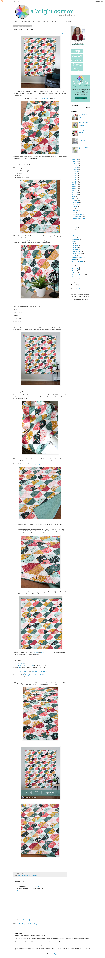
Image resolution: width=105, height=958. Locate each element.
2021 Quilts (75, 184)
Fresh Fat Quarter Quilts (78, 218)
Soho (20, 667)
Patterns (16, 21)
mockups (74, 231)
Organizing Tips (76, 233)
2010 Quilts (75, 163)
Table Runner (75, 267)
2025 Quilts (75, 192)
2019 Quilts (75, 181)
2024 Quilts (20, 875)
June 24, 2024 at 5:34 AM (32, 886)
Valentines (74, 273)
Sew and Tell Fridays (77, 261)
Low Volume (75, 224)
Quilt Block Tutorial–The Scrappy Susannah (84, 124)
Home (40, 917)
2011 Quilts (75, 165)
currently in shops (35, 464)
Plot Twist (21, 664)
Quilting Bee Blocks (77, 251)
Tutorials (54, 21)
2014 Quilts (75, 171)
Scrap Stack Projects (77, 257)
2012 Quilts (75, 167)
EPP (73, 208)
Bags (73, 196)
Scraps (74, 259)
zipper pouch (75, 278)
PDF (38, 98)
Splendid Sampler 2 (77, 263)
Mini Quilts (74, 228)
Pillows (74, 241)
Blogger (56, 954)
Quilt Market (75, 249)
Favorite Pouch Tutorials (83, 131)
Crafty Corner (75, 202)
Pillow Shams (75, 239)
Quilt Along (75, 245)
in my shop (35, 652)
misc (73, 229)
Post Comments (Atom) (27, 920)
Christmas (74, 200)
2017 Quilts (75, 177)
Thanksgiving (75, 269)
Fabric (73, 212)
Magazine (74, 226)
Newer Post (17, 917)
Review (74, 255)
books (73, 198)
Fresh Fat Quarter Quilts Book (31, 21)
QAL (73, 243)
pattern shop (60, 33)
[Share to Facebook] (22, 873)
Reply (18, 890)
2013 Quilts (75, 169)
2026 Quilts (75, 194)
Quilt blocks (75, 247)
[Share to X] (21, 873)
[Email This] (18, 873)
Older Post (64, 917)
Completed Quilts (65, 21)
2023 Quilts (75, 188)
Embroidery (75, 206)
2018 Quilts (75, 179)
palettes (74, 235)
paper (42, 652)
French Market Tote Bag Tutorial (84, 139)
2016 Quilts (75, 175)
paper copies (45, 98)
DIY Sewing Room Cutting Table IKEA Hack (83, 116)
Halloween (74, 220)
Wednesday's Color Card (78, 274)
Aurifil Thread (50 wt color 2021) (40, 671)
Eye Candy (75, 210)
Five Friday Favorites (77, 216)
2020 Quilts (75, 183)
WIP (73, 276)
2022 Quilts (75, 186)
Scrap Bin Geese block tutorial (83, 148)
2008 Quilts (75, 159)
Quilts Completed (33, 875)
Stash (73, 265)
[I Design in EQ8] (75, 289)
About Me (46, 21)
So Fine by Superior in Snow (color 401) (33, 675)
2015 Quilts (75, 173)
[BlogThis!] (19, 873)
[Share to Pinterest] (24, 873)
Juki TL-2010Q (24, 671)
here (55, 98)
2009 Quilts (75, 161)
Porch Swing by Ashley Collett (26, 665)
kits (73, 222)
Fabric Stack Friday (77, 214)
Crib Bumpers (75, 204)
